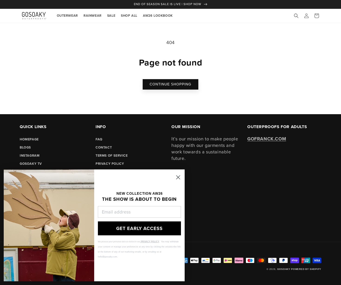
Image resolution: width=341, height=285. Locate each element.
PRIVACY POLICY (110, 163)
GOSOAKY (283, 269)
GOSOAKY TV (31, 163)
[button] (296, 16)
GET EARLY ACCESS (139, 228)
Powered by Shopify (306, 269)
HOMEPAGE (29, 139)
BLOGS (25, 147)
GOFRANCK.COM (266, 138)
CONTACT (104, 147)
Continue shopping (170, 84)
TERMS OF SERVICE (112, 155)
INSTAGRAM (29, 155)
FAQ (99, 139)
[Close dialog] (178, 177)
